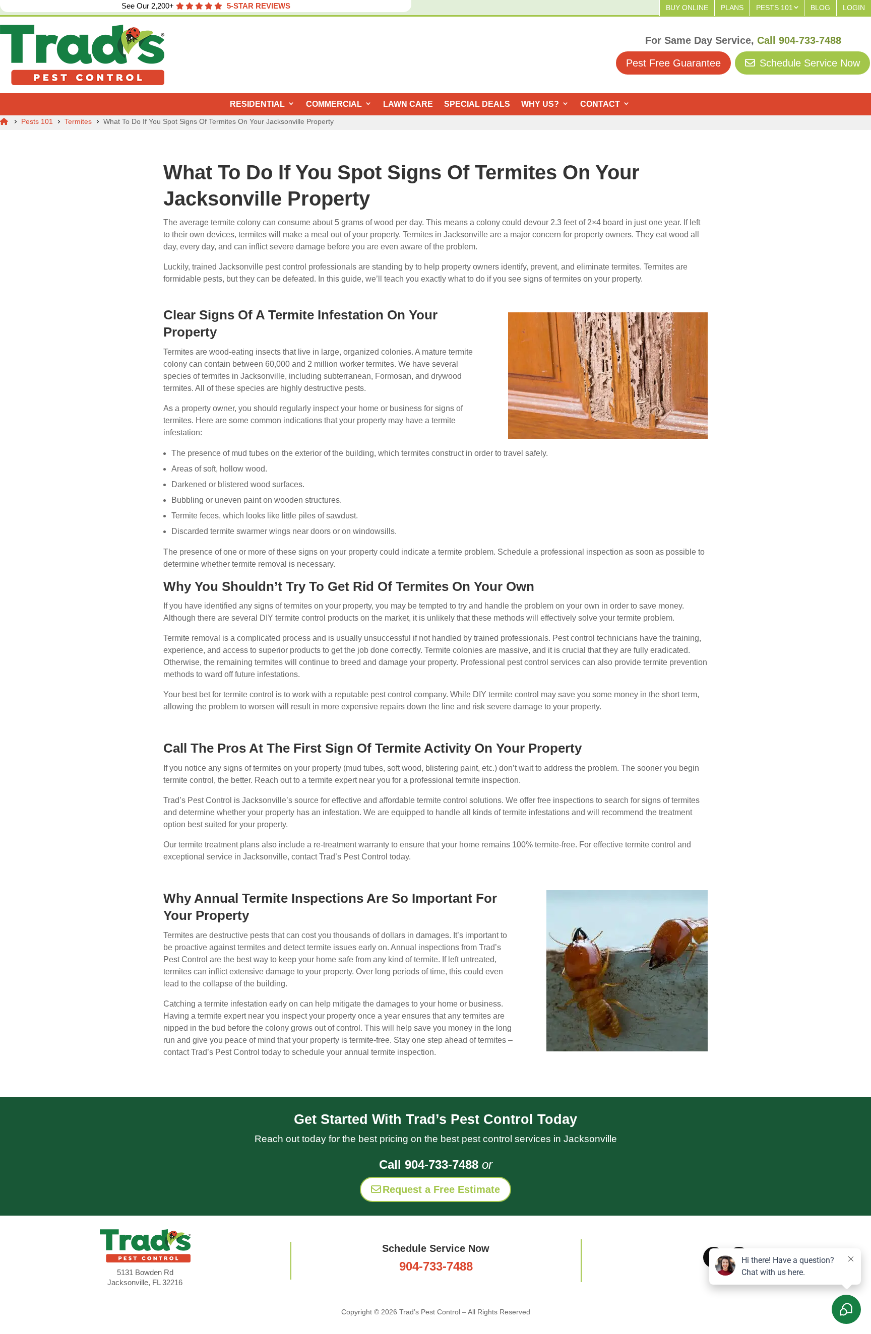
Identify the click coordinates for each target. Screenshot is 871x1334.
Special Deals (477, 104)
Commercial (334, 104)
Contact (600, 104)
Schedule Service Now (808, 63)
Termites (78, 121)
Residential (257, 104)
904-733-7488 (436, 1266)
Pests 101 (774, 8)
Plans (732, 8)
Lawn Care (408, 104)
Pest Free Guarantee (673, 63)
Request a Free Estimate (441, 1189)
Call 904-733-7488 (799, 40)
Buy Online (687, 8)
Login (854, 8)
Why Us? (540, 104)
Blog (820, 8)
